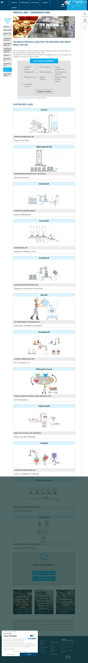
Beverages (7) (7, 59)
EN (84, 2)
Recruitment (54, 654)
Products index (53, 647)
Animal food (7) (7, 34)
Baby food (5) (7, 30)
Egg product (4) (7, 64)
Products (14, 2)
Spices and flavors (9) (7, 39)
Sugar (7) (6, 55)
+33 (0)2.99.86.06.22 (44, 579)
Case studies (35, 2)
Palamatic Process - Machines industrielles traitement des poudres (3, 2)
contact (63, 6)
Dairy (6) (6, 26)
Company (14, 7)
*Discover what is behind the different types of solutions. (32, 98)
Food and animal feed (7, 21)
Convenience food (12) (7, 69)
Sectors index (52, 651)
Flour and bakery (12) (7, 44)
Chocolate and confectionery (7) (7, 50)
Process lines (24, 2)
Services (45, 2)
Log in (78, 2)
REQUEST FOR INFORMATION (44, 573)
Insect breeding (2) (7, 74)
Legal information (54, 641)
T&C (51, 644)
